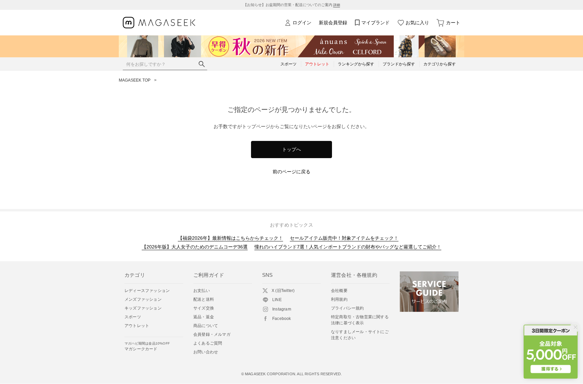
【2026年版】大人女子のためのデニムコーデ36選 (195, 246)
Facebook (281, 318)
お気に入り (417, 22)
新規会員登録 (333, 22)
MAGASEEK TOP (134, 80)
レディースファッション (147, 290)
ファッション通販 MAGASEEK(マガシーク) (159, 22)
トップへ (291, 149)
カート (453, 22)
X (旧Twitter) (283, 290)
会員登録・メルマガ (211, 334)
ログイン (302, 22)
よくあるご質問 (207, 343)
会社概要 (339, 290)
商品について (205, 325)
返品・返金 (203, 317)
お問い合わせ (205, 352)
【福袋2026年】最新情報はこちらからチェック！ (230, 238)
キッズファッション (143, 308)
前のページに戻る (291, 171)
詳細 (336, 5)
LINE (277, 299)
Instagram (281, 309)
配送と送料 (203, 299)
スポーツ (132, 317)
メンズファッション (143, 299)
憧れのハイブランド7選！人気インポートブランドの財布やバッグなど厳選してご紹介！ (347, 246)
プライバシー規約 (347, 308)
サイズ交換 (203, 308)
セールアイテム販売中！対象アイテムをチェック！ (344, 238)
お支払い (201, 290)
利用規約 (339, 299)
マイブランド (375, 22)
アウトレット (136, 325)
